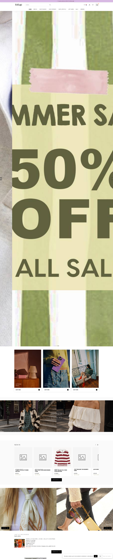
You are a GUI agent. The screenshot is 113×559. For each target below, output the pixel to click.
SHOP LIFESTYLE (62, 9)
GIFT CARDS (71, 9)
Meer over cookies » (107, 556)
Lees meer (28, 547)
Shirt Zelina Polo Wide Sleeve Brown (60, 471)
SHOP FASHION (42, 9)
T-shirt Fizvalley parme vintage (21, 471)
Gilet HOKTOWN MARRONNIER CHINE (42, 471)
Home (30, 9)
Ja (95, 556)
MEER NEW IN (56, 479)
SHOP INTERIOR (52, 9)
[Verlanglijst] (92, 5)
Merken (82, 9)
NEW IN (35, 9)
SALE (77, 9)
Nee (100, 556)
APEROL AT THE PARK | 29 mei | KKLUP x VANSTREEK (40, 539)
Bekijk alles (55, 551)
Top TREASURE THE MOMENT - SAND (81, 470)
